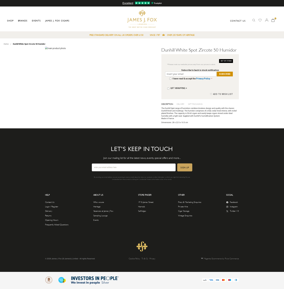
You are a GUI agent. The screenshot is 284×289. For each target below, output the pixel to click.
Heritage (96, 206)
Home (6, 44)
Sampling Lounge (100, 215)
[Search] (254, 20)
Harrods (141, 206)
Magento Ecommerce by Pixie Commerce (221, 258)
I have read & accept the (191, 78)
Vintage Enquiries (185, 215)
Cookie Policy (134, 258)
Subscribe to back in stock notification (200, 70)
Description (167, 103)
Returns (48, 215)
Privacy (152, 258)
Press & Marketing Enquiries (189, 201)
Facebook (234, 201)
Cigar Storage (183, 210)
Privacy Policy (203, 78)
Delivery (180, 103)
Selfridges (142, 210)
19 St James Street (145, 201)
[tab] (169, 104)
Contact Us (238, 20)
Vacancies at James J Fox (103, 210)
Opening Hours (51, 219)
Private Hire (183, 206)
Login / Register (51, 206)
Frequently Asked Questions (56, 224)
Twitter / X (234, 210)
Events (96, 219)
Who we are (98, 201)
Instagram (234, 206)
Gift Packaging (195, 103)
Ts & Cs (145, 258)
